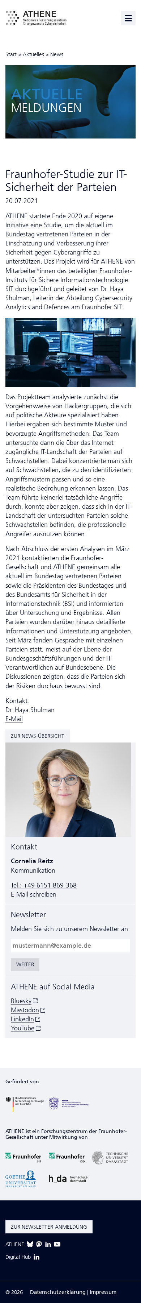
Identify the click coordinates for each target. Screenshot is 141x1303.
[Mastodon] (39, 1244)
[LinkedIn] (48, 1244)
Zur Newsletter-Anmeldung (49, 1227)
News (56, 54)
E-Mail (14, 719)
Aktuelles (33, 54)
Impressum (103, 1292)
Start (11, 54)
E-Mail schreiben (33, 894)
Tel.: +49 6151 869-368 (44, 885)
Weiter (25, 964)
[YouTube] (57, 1244)
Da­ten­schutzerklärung (58, 1292)
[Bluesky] (30, 1244)
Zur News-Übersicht (37, 736)
